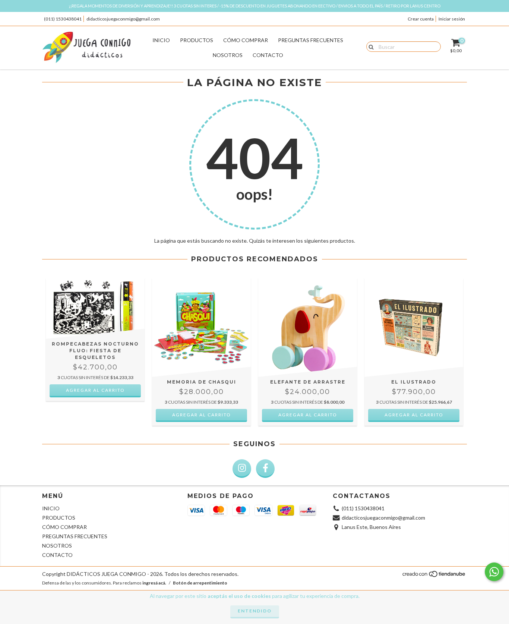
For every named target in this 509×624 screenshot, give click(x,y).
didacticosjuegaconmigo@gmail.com (123, 19)
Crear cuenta (421, 19)
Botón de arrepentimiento (200, 583)
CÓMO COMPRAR (245, 40)
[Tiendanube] (434, 576)
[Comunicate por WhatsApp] (494, 571)
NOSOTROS (228, 55)
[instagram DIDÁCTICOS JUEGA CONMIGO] (242, 468)
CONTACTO (268, 55)
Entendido (255, 611)
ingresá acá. (154, 583)
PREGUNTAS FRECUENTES (310, 40)
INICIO (161, 40)
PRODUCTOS (196, 40)
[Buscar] (369, 46)
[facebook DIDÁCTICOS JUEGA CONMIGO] (265, 468)
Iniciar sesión (452, 19)
